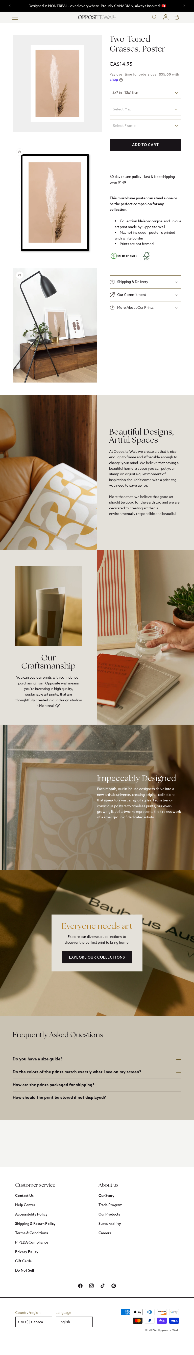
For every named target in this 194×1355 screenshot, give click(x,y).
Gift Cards (23, 1261)
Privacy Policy (26, 1251)
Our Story (106, 1195)
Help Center (25, 1205)
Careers (105, 1233)
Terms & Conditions (31, 1233)
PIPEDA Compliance (31, 1242)
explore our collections (97, 957)
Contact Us (24, 1195)
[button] (15, 17)
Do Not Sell (24, 1270)
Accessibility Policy (31, 1214)
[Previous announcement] (9, 5)
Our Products (109, 1214)
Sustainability (110, 1223)
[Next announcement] (184, 5)
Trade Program (111, 1205)
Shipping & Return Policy (35, 1223)
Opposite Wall (168, 1330)
